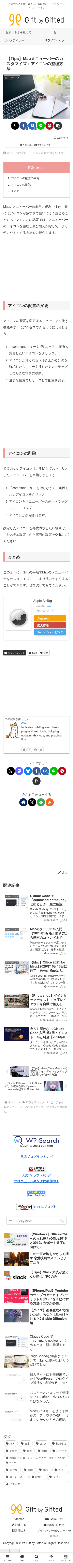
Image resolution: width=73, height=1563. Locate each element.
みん (24, 722)
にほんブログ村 (45, 1206)
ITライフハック (16, 652)
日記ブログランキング (36, 1156)
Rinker (48, 605)
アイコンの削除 (21, 184)
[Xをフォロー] (29, 749)
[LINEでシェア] (41, 126)
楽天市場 (43, 625)
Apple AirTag (42, 600)
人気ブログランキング (36, 1175)
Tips (46, 652)
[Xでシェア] (15, 126)
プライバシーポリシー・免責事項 (54, 1533)
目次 (31, 167)
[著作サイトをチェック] (24, 749)
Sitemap (19, 1519)
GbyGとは (56, 1519)
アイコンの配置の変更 (25, 178)
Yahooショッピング (50, 632)
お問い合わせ (55, 1525)
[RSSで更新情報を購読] (41, 749)
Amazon (43, 618)
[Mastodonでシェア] (19, 771)
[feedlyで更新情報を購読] (35, 749)
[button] (58, 126)
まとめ (15, 190)
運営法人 (20, 1530)
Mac (34, 652)
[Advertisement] (36, 267)
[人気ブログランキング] (36, 1168)
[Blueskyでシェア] (28, 771)
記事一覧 (20, 1525)
